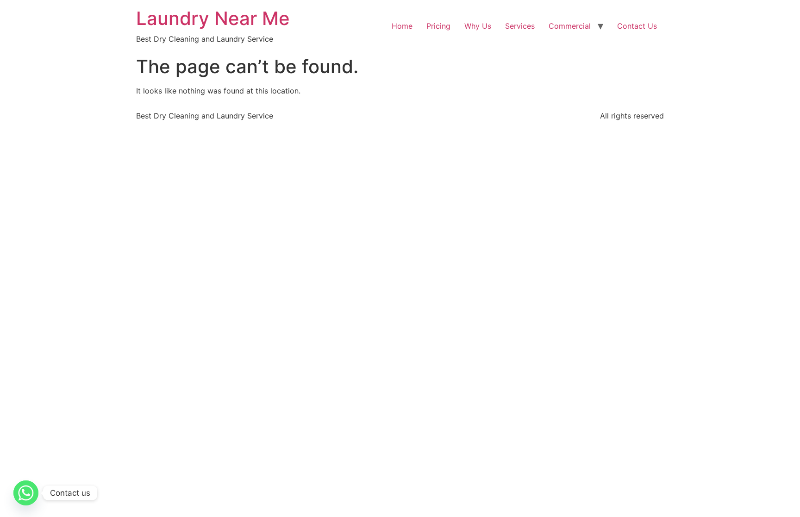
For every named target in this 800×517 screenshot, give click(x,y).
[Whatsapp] (25, 492)
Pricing (438, 26)
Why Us (477, 26)
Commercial (570, 26)
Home (402, 26)
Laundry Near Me (213, 18)
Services (520, 26)
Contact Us (637, 26)
